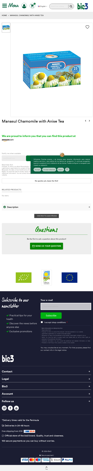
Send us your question (48, 246)
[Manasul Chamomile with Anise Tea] (85, 121)
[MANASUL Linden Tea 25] (89, 121)
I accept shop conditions (55, 322)
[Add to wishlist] (87, 27)
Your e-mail (47, 300)
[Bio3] (82, 6)
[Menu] (4, 5)
